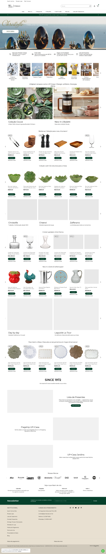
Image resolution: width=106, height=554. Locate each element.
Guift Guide (58, 11)
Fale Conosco (27, 1)
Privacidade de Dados (12, 533)
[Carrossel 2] (53, 33)
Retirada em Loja (11, 524)
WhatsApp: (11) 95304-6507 (45, 519)
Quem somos (10, 1)
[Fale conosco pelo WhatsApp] (103, 551)
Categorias (39, 11)
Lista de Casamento (78, 11)
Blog (8, 535)
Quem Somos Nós (12, 511)
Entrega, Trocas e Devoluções (14, 522)
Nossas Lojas (19, 1)
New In (30, 11)
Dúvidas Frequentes (12, 519)
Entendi (19, 551)
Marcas (67, 11)
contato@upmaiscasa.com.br (45, 513)
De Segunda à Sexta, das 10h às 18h (47, 511)
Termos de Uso (11, 530)
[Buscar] (90, 6)
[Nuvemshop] (94, 546)
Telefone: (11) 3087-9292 (44, 516)
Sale (23, 11)
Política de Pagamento (13, 527)
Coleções (48, 11)
